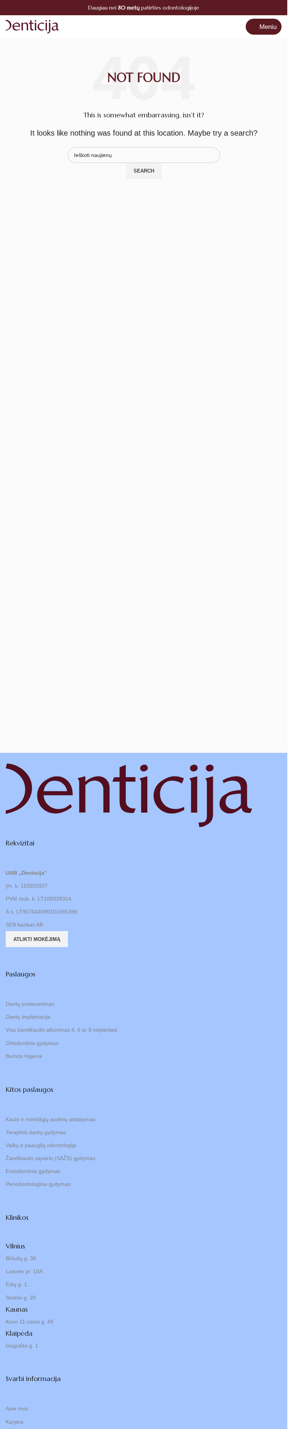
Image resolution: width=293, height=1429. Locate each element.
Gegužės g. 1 (22, 1346)
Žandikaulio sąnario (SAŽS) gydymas (50, 1158)
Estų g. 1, (17, 1284)
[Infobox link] (143, 7)
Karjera (14, 1422)
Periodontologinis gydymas (38, 1184)
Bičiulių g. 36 (21, 1258)
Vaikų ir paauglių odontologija (41, 1145)
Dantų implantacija (28, 1017)
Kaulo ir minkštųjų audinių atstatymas (50, 1119)
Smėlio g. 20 (21, 1298)
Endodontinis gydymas (33, 1171)
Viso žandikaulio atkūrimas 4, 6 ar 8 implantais (62, 1030)
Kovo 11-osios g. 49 (29, 1322)
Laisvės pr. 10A (24, 1271)
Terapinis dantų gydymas (36, 1132)
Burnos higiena (24, 1056)
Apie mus (17, 1408)
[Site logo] (32, 26)
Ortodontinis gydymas (32, 1043)
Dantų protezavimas (30, 1004)
